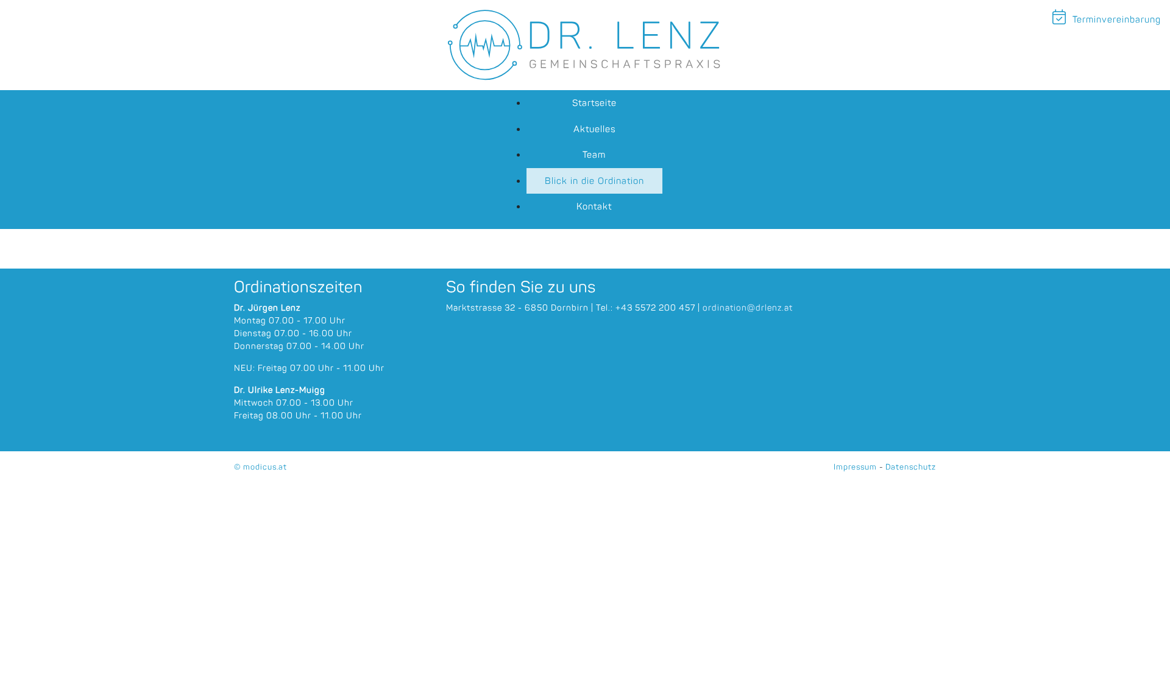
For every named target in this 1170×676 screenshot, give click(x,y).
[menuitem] (594, 103)
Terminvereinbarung (1115, 19)
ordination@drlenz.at (748, 308)
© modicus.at (260, 466)
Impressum (855, 466)
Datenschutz (910, 466)
